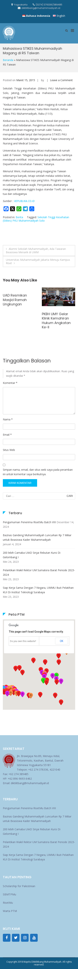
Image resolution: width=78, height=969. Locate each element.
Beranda (8, 60)
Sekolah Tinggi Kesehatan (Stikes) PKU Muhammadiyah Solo (36, 218)
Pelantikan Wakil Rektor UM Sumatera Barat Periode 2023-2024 (39, 572)
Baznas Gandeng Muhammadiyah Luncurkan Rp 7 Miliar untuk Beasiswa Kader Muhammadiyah (37, 537)
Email (7, 434)
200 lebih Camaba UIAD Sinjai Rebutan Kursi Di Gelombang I (31, 555)
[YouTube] (34, 938)
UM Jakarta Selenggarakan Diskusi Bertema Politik (55, 320)
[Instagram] (25, 938)
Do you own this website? (23, 641)
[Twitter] (16, 938)
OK (61, 641)
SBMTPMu (9, 894)
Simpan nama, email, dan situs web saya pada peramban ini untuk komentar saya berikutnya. (38, 472)
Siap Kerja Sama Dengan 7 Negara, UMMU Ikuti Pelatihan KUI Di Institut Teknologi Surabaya (38, 590)
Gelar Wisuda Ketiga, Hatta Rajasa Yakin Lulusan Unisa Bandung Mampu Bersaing (17, 325)
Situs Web (9, 450)
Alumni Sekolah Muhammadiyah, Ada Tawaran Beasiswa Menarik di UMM (36, 250)
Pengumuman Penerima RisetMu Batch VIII (29, 522)
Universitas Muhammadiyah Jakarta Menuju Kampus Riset (38, 261)
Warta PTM (10, 911)
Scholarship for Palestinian (19, 886)
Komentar (10, 383)
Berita (19, 217)
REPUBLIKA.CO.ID (24, 201)
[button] (56, 681)
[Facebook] (6, 938)
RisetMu (8, 902)
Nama (8, 419)
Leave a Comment (61, 80)
